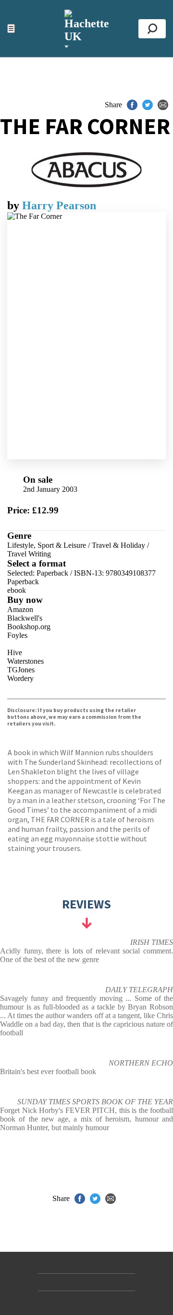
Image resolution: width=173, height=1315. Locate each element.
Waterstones (25, 661)
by (14, 205)
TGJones (21, 670)
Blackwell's (24, 618)
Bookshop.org (28, 627)
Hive (14, 652)
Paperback (23, 582)
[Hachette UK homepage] (86, 28)
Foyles (17, 635)
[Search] (152, 28)
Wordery (20, 678)
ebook (16, 590)
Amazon (20, 609)
